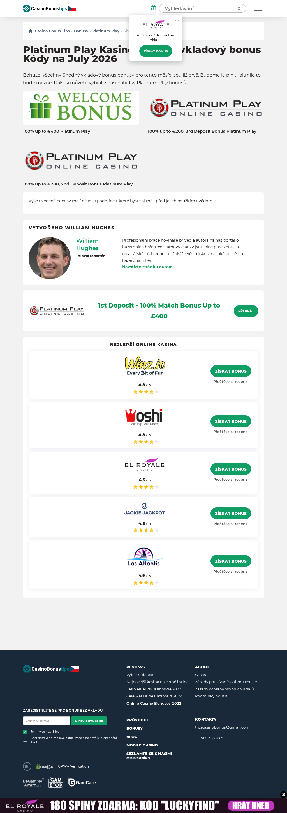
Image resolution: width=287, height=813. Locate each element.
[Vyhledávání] (239, 8)
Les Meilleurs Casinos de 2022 (153, 689)
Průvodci (137, 720)
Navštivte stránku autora (147, 266)
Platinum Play (105, 31)
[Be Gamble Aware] (33, 782)
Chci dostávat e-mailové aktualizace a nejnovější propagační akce (74, 739)
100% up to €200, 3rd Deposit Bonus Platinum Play (202, 131)
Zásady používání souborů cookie (226, 681)
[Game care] (82, 782)
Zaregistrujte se (89, 720)
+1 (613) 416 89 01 (210, 738)
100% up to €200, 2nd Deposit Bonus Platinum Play (78, 184)
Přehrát (246, 311)
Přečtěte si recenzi (231, 381)
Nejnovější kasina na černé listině (157, 681)
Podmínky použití (211, 696)
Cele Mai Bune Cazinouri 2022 (154, 696)
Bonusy (81, 31)
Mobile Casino (142, 745)
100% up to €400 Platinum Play (56, 131)
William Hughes (87, 244)
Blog (132, 736)
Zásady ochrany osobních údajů (224, 689)
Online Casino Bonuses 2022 (153, 703)
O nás (200, 674)
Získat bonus (156, 51)
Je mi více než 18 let (45, 732)
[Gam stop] (55, 782)
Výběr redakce (139, 674)
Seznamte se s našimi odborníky (149, 755)
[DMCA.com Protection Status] (44, 766)
